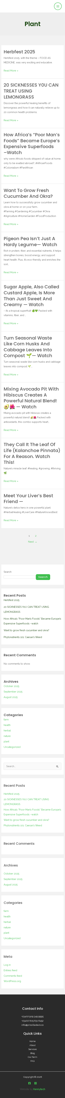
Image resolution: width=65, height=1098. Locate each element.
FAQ (32, 1061)
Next (32, 541)
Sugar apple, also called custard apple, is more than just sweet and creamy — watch (31, 296)
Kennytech (39, 1089)
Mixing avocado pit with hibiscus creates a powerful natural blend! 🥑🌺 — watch (31, 398)
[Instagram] (35, 1083)
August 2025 (11, 697)
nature (7, 736)
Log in (7, 964)
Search (8, 571)
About (33, 1045)
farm (6, 719)
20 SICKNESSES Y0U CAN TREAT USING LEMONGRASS (31, 91)
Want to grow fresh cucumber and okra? (28, 193)
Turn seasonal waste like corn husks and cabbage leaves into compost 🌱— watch (28, 347)
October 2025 (11, 686)
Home (33, 1041)
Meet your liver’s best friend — (28, 498)
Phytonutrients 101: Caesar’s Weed (23, 637)
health (7, 725)
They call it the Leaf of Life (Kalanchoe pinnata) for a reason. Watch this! (32, 453)
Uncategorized (12, 747)
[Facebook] (29, 1083)
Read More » (11, 70)
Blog (32, 1053)
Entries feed (10, 970)
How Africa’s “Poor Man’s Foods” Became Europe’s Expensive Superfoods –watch (32, 143)
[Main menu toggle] (58, 6)
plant (6, 741)
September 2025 (13, 691)
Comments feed (13, 975)
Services (32, 1049)
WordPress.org (12, 981)
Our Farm (32, 1057)
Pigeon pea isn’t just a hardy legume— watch (30, 241)
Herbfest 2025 (19, 52)
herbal (7, 730)
